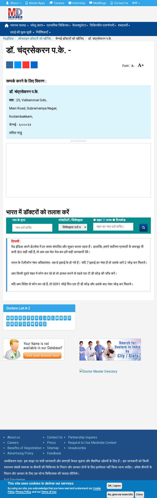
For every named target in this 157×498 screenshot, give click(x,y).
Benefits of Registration (24, 448)
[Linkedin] (34, 64)
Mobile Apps (37, 3)
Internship (78, 3)
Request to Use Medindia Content (92, 443)
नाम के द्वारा (18, 220)
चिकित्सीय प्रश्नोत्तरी (102, 25)
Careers (59, 3)
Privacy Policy (23, 491)
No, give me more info (120, 494)
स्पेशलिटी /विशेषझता (70, 220)
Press (51, 443)
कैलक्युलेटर (79, 25)
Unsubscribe (77, 448)
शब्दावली (123, 25)
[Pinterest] (25, 64)
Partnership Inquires (82, 437)
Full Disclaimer (14, 480)
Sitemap (53, 448)
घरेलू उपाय (36, 25)
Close (139, 494)
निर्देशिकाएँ (42, 32)
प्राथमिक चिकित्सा (58, 25)
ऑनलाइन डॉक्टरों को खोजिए (34, 39)
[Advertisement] (37, 168)
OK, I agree (114, 485)
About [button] (14, 3)
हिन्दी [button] (135, 3)
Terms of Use (48, 491)
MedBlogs (99, 3)
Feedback (54, 453)
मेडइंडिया (8, 39)
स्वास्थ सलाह (18, 25)
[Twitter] (17, 64)
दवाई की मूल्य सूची (21, 32)
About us (13, 437)
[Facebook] (9, 64)
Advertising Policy (20, 453)
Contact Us (121, 3)
